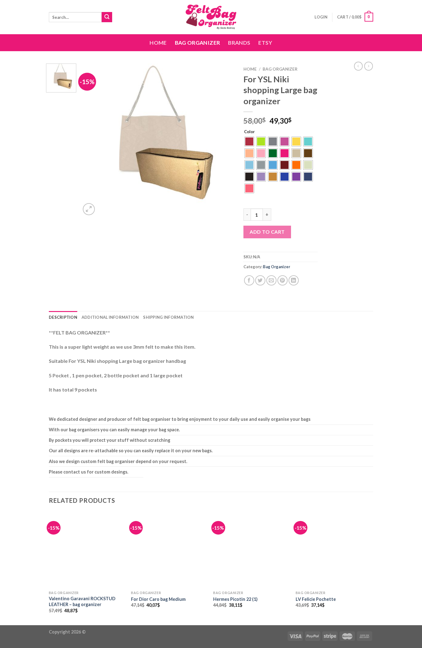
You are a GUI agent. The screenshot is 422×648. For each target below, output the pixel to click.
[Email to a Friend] (271, 280)
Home (158, 42)
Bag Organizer (197, 42)
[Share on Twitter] (260, 280)
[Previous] (91, 140)
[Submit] (107, 17)
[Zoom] (89, 209)
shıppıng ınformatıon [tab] (168, 317)
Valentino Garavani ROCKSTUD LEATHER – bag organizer (82, 601)
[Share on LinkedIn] (294, 280)
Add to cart (267, 232)
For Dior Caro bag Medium (158, 599)
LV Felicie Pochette (316, 599)
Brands (239, 42)
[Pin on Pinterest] (282, 280)
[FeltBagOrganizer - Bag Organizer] (211, 17)
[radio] (249, 141)
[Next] (223, 140)
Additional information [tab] (110, 317)
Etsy (265, 42)
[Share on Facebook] (249, 280)
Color (249, 132)
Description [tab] (63, 317)
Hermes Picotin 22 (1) (235, 599)
